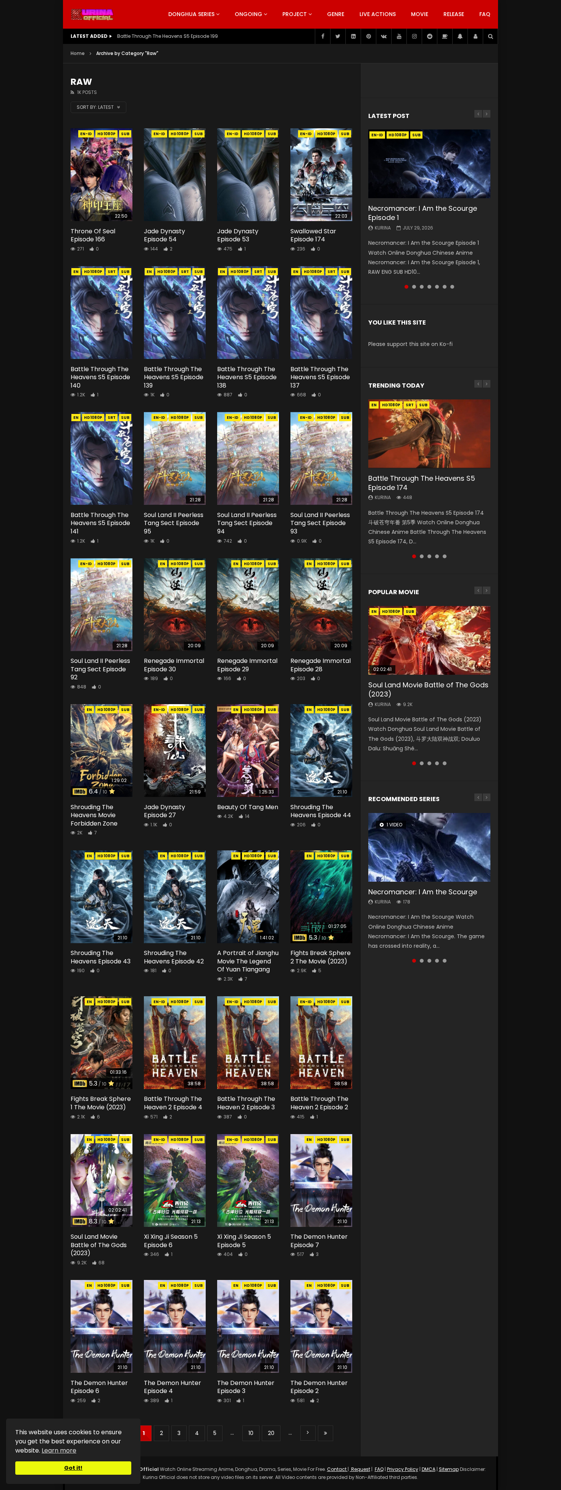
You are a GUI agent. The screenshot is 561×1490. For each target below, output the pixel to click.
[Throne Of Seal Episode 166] (101, 174)
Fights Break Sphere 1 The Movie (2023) (101, 1103)
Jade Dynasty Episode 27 (164, 811)
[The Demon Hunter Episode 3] (248, 1326)
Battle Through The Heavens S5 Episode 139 (173, 377)
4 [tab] (429, 287)
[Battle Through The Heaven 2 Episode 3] (248, 1042)
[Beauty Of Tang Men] (248, 750)
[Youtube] (398, 36)
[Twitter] (337, 36)
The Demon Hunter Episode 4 (172, 1387)
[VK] (383, 36)
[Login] (475, 36)
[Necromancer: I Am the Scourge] (429, 847)
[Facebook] (322, 36)
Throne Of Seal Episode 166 (93, 235)
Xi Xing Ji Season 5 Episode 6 (171, 1240)
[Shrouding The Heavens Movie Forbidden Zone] (101, 750)
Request (360, 1469)
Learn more (59, 1450)
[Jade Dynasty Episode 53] (248, 174)
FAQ (484, 14)
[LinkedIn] (353, 36)
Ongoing (248, 14)
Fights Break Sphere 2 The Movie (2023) (320, 957)
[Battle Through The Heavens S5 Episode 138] (248, 312)
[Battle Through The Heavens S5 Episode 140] (101, 312)
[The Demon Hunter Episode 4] (175, 1326)
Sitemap (449, 1469)
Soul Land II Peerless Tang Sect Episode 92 (100, 669)
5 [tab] (437, 287)
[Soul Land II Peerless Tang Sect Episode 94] (248, 458)
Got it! (73, 1468)
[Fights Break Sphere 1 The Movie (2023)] (101, 1042)
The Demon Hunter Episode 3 (245, 1387)
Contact (337, 1469)
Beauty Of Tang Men (247, 807)
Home (78, 53)
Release (453, 14)
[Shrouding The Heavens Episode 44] (321, 750)
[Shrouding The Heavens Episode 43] (101, 896)
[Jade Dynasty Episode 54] (175, 174)
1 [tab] (406, 287)
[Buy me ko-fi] (444, 36)
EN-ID (86, 134)
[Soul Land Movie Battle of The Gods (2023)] (101, 1180)
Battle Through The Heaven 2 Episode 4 (173, 1103)
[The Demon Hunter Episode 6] (101, 1326)
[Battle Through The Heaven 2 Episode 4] (175, 1042)
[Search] (490, 36)
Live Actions (377, 14)
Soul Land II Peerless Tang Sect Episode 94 (247, 523)
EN (76, 272)
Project (294, 14)
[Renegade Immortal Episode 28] (321, 604)
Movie (419, 14)
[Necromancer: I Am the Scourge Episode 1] (429, 163)
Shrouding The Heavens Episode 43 (101, 957)
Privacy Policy (402, 1469)
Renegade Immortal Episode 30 (174, 665)
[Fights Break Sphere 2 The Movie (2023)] (321, 896)
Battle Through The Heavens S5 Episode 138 (247, 377)
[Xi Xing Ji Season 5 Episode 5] (248, 1180)
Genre (335, 14)
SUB (125, 134)
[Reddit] (429, 36)
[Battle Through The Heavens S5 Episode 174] (429, 433)
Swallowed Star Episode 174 (313, 235)
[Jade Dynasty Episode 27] (175, 750)
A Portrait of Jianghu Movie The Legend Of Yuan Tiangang (248, 961)
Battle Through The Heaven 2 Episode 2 (319, 1103)
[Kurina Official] (92, 14)
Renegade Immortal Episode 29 (247, 665)
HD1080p (106, 134)
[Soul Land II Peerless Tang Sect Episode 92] (101, 604)
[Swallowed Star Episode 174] (321, 174)
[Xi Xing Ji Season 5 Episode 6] (175, 1180)
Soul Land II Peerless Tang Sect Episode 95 (173, 523)
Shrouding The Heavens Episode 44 (320, 811)
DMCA (428, 1469)
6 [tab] (445, 287)
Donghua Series (191, 14)
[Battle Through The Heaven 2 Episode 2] (321, 1042)
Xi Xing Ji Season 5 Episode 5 (244, 1240)
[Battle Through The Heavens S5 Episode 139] (175, 312)
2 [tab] (414, 287)
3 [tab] (422, 287)
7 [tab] (452, 287)
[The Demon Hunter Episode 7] (321, 1180)
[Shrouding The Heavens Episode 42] (175, 896)
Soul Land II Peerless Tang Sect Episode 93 (320, 523)
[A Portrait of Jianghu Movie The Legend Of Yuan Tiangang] (248, 896)
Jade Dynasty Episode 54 (164, 235)
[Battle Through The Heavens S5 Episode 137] (321, 312)
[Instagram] (414, 36)
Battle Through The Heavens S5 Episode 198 (167, 36)
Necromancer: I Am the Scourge (422, 892)
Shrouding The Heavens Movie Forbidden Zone (94, 815)
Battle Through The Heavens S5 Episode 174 (421, 483)
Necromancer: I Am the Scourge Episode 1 (422, 213)
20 (271, 1433)
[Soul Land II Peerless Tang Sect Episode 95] (175, 458)
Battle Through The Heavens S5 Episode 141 (100, 523)
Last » (325, 1433)
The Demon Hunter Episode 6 (99, 1387)
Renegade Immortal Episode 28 (320, 665)
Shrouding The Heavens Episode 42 (174, 957)
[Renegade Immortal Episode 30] (175, 604)
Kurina (383, 228)
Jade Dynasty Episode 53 (237, 235)
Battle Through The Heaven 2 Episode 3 (246, 1103)
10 (250, 1433)
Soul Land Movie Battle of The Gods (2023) (99, 1244)
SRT (112, 272)
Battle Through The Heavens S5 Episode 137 (320, 377)
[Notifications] (460, 36)
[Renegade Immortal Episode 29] (248, 604)
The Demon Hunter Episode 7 (319, 1240)
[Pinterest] (368, 36)
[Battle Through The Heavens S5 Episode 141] (101, 458)
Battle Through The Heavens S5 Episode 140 (100, 377)
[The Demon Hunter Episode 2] (321, 1326)
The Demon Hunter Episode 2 (319, 1387)
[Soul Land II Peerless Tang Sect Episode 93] (321, 458)
